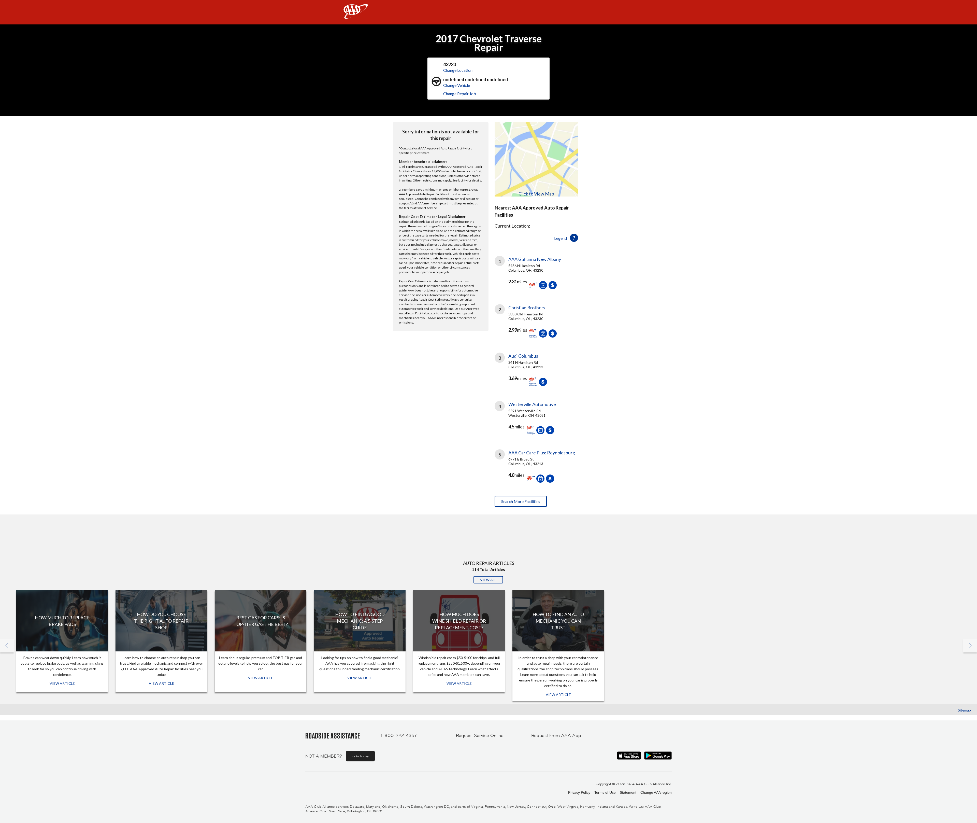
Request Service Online (480, 735)
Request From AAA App (556, 735)
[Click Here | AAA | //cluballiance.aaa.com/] (355, 16)
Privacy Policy (579, 792)
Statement (628, 792)
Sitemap (964, 710)
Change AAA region (656, 792)
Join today (360, 756)
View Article (62, 683)
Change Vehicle (456, 85)
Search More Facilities (520, 501)
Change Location (457, 70)
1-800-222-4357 (399, 735)
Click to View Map (536, 194)
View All (488, 580)
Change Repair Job (459, 93)
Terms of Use (605, 792)
